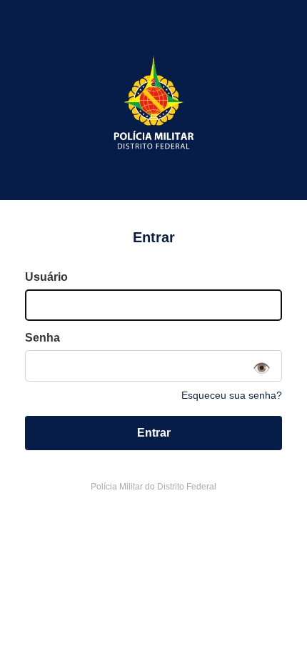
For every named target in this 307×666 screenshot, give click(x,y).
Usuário (46, 277)
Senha (42, 338)
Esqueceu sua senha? (231, 395)
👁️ (262, 368)
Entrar (154, 433)
